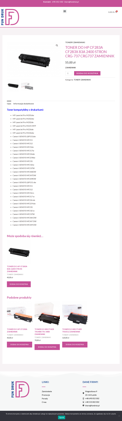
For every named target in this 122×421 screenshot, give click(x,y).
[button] (65, 11)
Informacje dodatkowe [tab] (23, 103)
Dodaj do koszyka (87, 73)
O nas (44, 402)
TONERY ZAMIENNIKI (75, 42)
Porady (45, 398)
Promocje (46, 395)
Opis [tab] (9, 103)
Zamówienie (47, 391)
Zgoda (61, 417)
